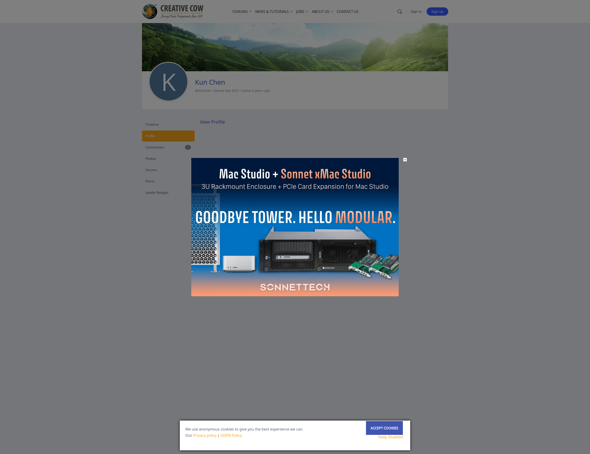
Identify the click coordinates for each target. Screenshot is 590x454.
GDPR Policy (231, 435)
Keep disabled (390, 436)
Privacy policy (205, 435)
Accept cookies (384, 428)
